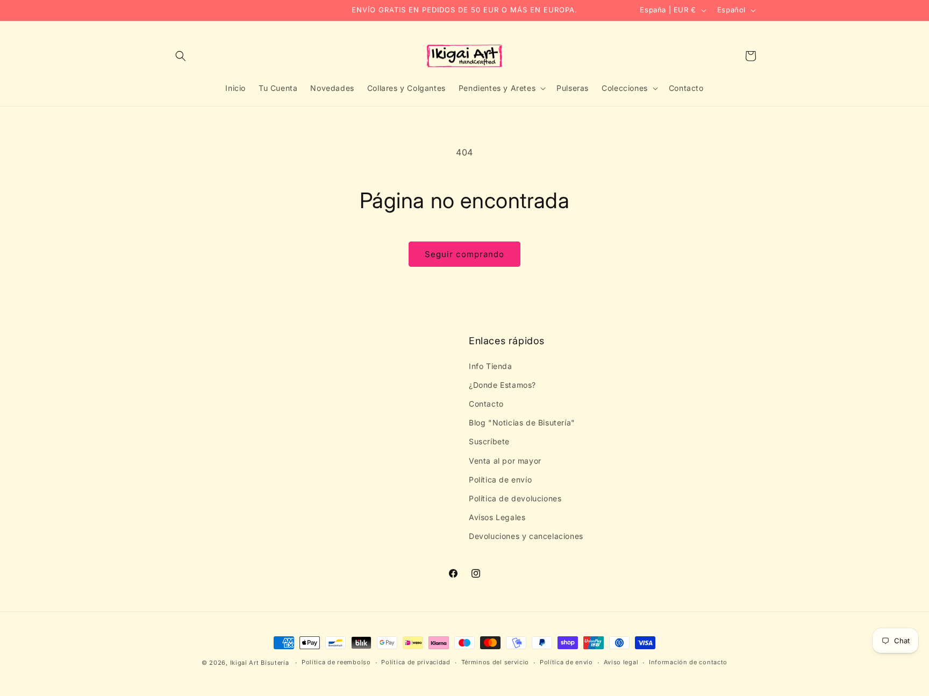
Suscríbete (489, 441)
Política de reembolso (336, 662)
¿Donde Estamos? (502, 384)
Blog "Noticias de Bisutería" (522, 422)
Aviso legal (621, 662)
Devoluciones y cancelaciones (526, 536)
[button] (180, 56)
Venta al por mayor (505, 460)
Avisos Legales (497, 517)
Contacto (486, 403)
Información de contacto (688, 662)
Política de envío (500, 479)
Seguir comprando (464, 254)
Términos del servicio (495, 662)
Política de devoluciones (515, 498)
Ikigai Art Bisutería (259, 662)
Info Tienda (490, 366)
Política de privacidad (415, 662)
